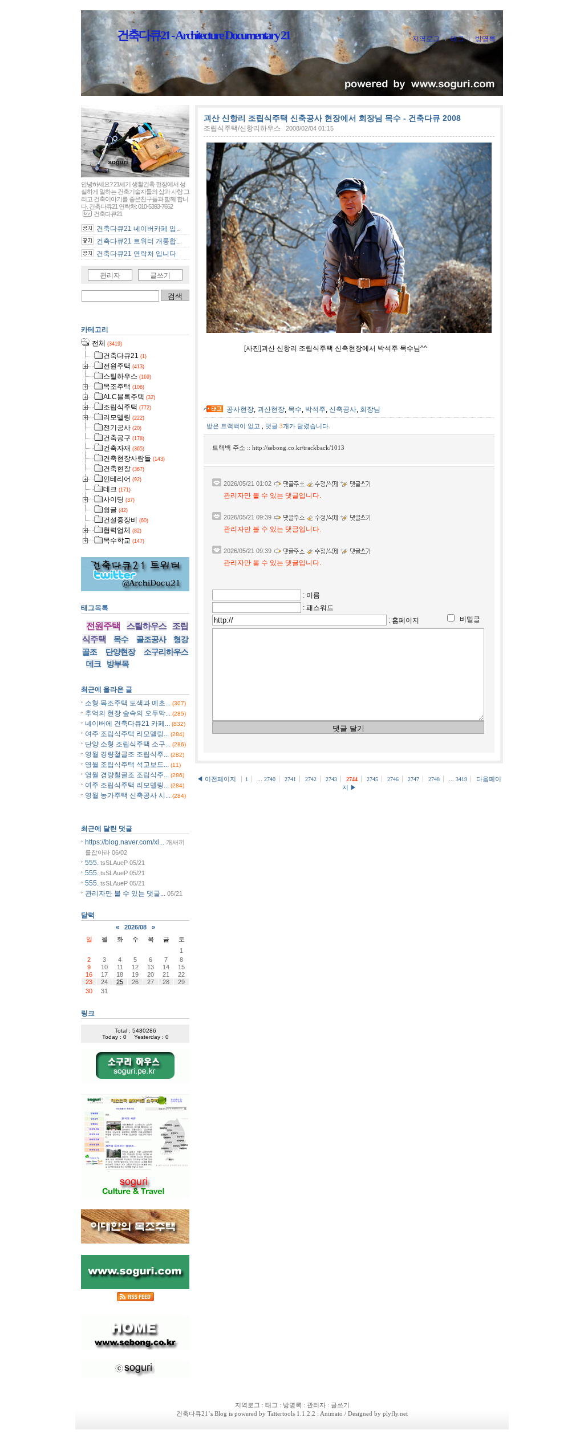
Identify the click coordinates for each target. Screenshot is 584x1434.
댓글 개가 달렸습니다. (297, 426)
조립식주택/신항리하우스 (242, 128)
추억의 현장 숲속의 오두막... (128, 713)
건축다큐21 (192, 1413)
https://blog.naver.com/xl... (124, 842)
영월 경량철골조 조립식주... (127, 754)
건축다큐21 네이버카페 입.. (138, 229)
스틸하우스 (147, 626)
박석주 (315, 409)
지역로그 (426, 39)
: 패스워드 (318, 608)
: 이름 (311, 595)
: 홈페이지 (403, 620)
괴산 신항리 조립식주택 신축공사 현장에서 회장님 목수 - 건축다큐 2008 (332, 118)
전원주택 (103, 626)
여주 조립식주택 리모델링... (127, 734)
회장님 (370, 409)
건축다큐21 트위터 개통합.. (138, 241)
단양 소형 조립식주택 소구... (128, 744)
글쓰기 (160, 275)
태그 (457, 39)
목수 (295, 409)
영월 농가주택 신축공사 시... (128, 795)
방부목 (118, 663)
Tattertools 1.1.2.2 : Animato (305, 1413)
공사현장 (240, 409)
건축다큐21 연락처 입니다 (136, 254)
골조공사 (151, 639)
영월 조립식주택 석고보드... (127, 765)
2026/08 (135, 927)
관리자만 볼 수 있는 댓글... (125, 893)
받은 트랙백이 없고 (234, 426)
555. (92, 863)
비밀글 (470, 619)
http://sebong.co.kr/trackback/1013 (298, 447)
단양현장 (120, 651)
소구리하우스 (166, 651)
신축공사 (342, 409)
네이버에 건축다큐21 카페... (127, 724)
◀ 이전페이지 (217, 778)
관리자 (110, 275)
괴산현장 (271, 409)
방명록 (485, 39)
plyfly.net (395, 1413)
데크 (93, 663)
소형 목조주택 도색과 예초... (128, 703)
